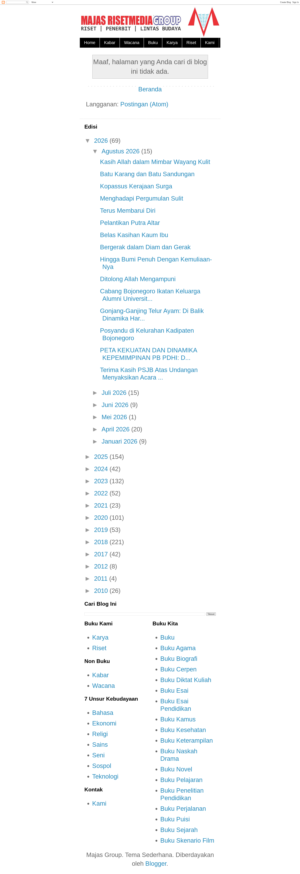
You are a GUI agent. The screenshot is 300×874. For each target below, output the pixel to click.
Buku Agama (178, 648)
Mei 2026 (115, 417)
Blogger (155, 863)
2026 (102, 140)
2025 (102, 456)
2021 (102, 505)
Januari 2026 (120, 441)
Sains (100, 744)
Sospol (101, 765)
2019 (102, 529)
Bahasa (102, 712)
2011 (101, 578)
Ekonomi (104, 723)
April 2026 (116, 429)
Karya (172, 42)
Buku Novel (176, 769)
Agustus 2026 (121, 151)
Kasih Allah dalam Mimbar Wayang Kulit (155, 161)
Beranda (150, 89)
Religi (100, 733)
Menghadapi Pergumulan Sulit (141, 198)
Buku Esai (174, 690)
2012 (102, 566)
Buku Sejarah (179, 829)
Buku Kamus (178, 719)
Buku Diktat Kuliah (185, 679)
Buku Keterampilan (186, 740)
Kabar (109, 42)
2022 (102, 493)
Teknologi (105, 776)
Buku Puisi (175, 819)
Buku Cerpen (178, 669)
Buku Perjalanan (183, 808)
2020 (102, 517)
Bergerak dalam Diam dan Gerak (145, 247)
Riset (191, 42)
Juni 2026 (116, 404)
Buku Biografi (178, 658)
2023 (102, 481)
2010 (102, 590)
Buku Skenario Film (187, 840)
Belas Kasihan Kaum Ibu (134, 234)
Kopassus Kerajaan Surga (136, 186)
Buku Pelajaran (181, 779)
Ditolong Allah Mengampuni (138, 279)
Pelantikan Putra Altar (130, 222)
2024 (102, 468)
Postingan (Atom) (144, 104)
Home (89, 42)
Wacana (131, 42)
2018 (102, 542)
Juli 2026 (115, 392)
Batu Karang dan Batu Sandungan (147, 174)
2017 (102, 554)
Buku (153, 42)
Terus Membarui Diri (127, 210)
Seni (98, 755)
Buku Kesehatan (183, 729)
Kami (210, 42)
